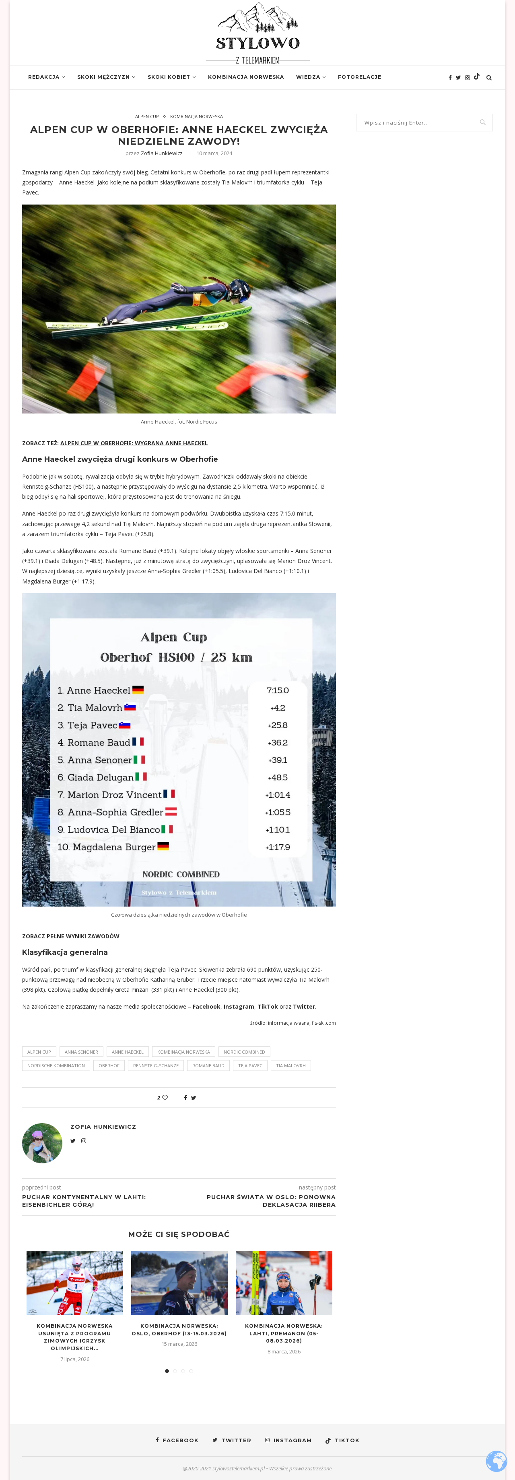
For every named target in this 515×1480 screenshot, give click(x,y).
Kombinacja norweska (246, 77)
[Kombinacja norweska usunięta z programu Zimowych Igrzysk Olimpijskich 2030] (75, 1283)
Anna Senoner (81, 1052)
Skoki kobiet (169, 77)
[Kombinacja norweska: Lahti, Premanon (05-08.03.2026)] (284, 1283)
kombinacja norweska (183, 1052)
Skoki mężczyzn (103, 77)
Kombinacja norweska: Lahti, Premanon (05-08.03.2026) (284, 1333)
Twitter (304, 1006)
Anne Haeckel (128, 1052)
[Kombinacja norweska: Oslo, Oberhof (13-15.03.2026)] (179, 1283)
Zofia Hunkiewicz (162, 153)
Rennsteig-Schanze (156, 1065)
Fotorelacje (359, 77)
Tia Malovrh (291, 1065)
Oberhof (109, 1065)
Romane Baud (208, 1065)
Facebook (206, 1006)
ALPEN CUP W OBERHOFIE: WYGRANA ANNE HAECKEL (134, 443)
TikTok (268, 1006)
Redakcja (44, 77)
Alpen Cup (147, 116)
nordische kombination (56, 1065)
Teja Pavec (250, 1065)
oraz (285, 1006)
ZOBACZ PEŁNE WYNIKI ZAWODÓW (70, 936)
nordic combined (244, 1052)
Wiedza (308, 77)
